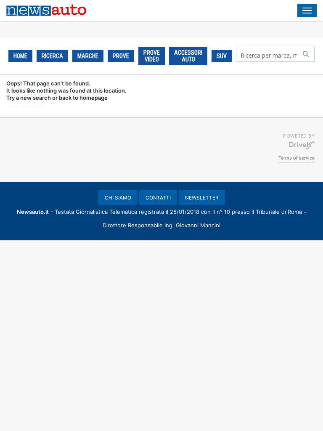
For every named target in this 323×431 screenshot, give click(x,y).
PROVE (121, 56)
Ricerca (52, 56)
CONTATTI (158, 197)
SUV (222, 56)
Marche (87, 56)
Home (20, 56)
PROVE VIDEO (151, 56)
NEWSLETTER (202, 197)
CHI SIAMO (118, 197)
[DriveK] (302, 144)
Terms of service (296, 158)
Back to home (24, 105)
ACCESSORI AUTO (188, 56)
